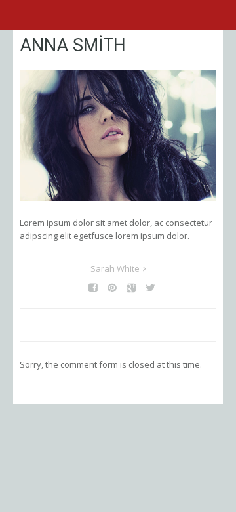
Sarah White (115, 268)
